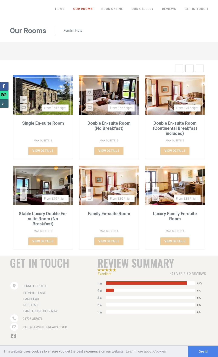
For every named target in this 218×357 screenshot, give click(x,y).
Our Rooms (83, 9)
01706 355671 (32, 319)
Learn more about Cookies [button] (146, 351)
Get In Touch (196, 9)
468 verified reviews (188, 274)
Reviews (169, 9)
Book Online (112, 9)
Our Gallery (142, 9)
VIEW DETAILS (42, 150)
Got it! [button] (203, 351)
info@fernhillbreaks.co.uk (45, 327)
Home (60, 9)
